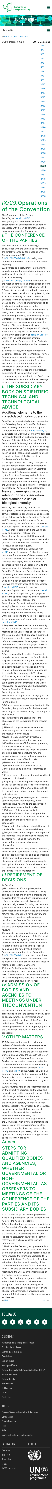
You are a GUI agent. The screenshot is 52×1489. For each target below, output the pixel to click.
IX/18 (42, 118)
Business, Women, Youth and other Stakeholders (20, 1412)
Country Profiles (8, 1360)
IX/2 (42, 50)
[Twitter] (22, 1322)
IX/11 (42, 88)
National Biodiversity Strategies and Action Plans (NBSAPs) (24, 1370)
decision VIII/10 (22, 218)
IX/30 (43, 170)
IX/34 (43, 187)
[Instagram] (38, 1322)
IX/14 (42, 101)
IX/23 (43, 140)
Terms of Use (6, 1454)
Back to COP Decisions (16, 36)
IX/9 (42, 80)
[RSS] (46, 1322)
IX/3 (42, 54)
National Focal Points (10, 1374)
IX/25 (43, 149)
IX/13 (42, 97)
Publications (6, 1397)
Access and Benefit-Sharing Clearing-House (18, 1342)
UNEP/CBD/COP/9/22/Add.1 (17, 280)
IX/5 (42, 62)
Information (8, 30)
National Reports (8, 1379)
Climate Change (7, 1416)
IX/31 (42, 174)
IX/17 (42, 114)
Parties (4, 1392)
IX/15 (42, 105)
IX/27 (42, 157)
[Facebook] (14, 1322)
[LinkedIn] (30, 1322)
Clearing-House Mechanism (12, 1351)
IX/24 (43, 144)
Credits (4, 1463)
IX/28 (43, 161)
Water (4, 1430)
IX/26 (43, 153)
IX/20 (43, 127)
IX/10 (42, 84)
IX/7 (42, 71)
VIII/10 (5, 552)
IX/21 (42, 131)
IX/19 (42, 123)
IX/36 (43, 196)
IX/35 (43, 192)
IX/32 (43, 179)
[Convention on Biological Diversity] (16, 7)
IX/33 (43, 183)
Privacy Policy (7, 1459)
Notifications (7, 1388)
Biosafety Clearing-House (11, 1347)
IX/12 (42, 93)
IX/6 (42, 67)
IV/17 (40, 1067)
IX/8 (42, 75)
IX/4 (42, 58)
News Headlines (8, 1383)
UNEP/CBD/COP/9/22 (14, 955)
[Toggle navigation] (48, 7)
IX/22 (43, 136)
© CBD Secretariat (9, 1468)
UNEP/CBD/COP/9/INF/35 (16, 258)
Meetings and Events (9, 1365)
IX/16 (42, 110)
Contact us (6, 1450)
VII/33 (5, 1070)
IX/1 (42, 45)
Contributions (7, 1356)
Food (4, 1425)
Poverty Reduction (9, 1421)
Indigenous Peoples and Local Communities (17, 1435)
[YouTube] (6, 1322)
